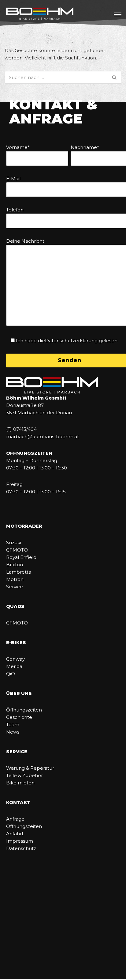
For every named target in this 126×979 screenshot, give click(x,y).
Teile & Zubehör (24, 775)
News (12, 732)
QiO (10, 674)
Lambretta (18, 572)
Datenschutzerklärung (71, 340)
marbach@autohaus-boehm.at (42, 436)
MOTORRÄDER (24, 526)
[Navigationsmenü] (117, 14)
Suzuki (13, 542)
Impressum (19, 841)
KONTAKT (18, 802)
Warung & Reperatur (30, 768)
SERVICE (16, 751)
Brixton (14, 564)
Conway (15, 659)
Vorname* (18, 147)
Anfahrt (15, 834)
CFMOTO (17, 550)
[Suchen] (114, 77)
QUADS (15, 606)
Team (12, 724)
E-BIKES (16, 642)
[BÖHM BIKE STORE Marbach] (39, 14)
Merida (14, 666)
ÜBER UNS (19, 693)
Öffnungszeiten (24, 710)
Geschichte (19, 717)
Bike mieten (20, 783)
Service (14, 587)
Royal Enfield (21, 557)
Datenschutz (21, 848)
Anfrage (15, 819)
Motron (15, 579)
